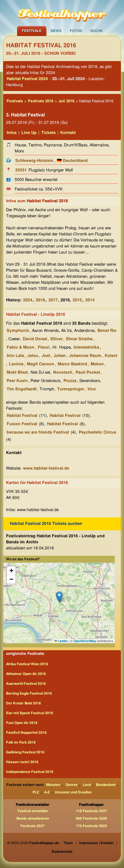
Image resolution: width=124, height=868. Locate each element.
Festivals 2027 (32, 826)
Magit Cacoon (40, 364)
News (56, 31)
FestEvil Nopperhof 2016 (26, 732)
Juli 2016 (66, 101)
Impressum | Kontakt (96, 843)
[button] (59, 597)
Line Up (29, 133)
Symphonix (18, 331)
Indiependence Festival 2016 (29, 772)
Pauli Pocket (88, 372)
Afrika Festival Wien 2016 (27, 664)
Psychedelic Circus (97, 432)
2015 (77, 300)
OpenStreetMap (85, 641)
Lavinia (16, 364)
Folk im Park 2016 (21, 742)
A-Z (47, 792)
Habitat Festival (22, 416)
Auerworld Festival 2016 (26, 683)
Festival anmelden (33, 811)
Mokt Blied (17, 372)
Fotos (76, 31)
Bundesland (105, 784)
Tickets (48, 133)
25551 (21, 170)
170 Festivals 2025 (91, 826)
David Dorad (35, 339)
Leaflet (62, 641)
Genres (71, 784)
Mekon (97, 364)
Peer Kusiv (17, 381)
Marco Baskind (72, 364)
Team (68, 843)
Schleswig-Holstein (34, 161)
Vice (91, 389)
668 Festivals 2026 (91, 818)
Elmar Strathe (79, 339)
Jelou (32, 356)
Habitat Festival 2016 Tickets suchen (46, 524)
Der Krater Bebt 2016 (23, 703)
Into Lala (15, 356)
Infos (12, 133)
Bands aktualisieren (32, 818)
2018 (40, 300)
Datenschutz (62, 851)
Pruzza (69, 381)
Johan (60, 356)
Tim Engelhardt (22, 389)
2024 (27, 300)
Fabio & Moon (20, 347)
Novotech (62, 372)
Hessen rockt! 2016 (22, 762)
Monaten (53, 784)
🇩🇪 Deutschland (72, 161)
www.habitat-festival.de (46, 468)
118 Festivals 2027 (91, 811)
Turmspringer (70, 389)
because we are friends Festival (38, 432)
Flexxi (44, 347)
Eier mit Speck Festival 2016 (29, 713)
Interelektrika (86, 347)
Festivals (31, 31)
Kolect (111, 356)
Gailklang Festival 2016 (25, 752)
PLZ (36, 792)
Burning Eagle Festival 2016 (29, 693)
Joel (46, 356)
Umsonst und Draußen (73, 792)
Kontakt (68, 133)
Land (87, 784)
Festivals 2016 (40, 101)
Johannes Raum (85, 356)
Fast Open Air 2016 (21, 723)
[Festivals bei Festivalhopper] (62, 13)
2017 (53, 300)
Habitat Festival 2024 (27, 79)
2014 (90, 300)
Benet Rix (107, 331)
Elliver (56, 339)
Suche (96, 31)
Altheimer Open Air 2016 (26, 674)
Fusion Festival (22, 424)
